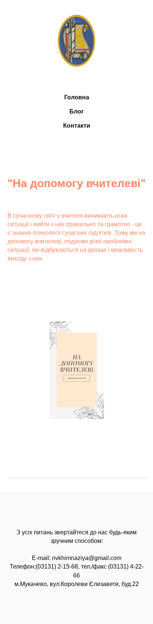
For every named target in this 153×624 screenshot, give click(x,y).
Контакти (76, 125)
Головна (76, 97)
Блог (76, 111)
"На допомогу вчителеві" (76, 183)
